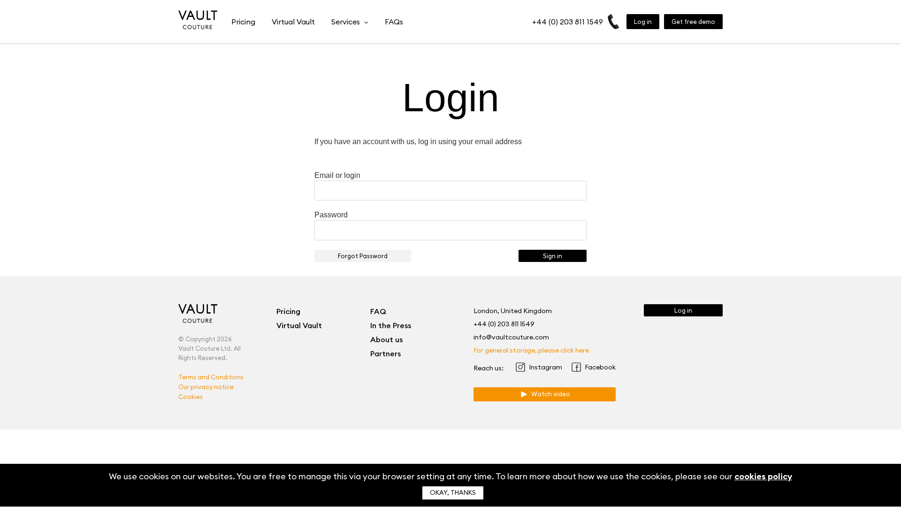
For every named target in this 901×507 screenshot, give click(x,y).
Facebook (600, 367)
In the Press (390, 325)
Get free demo (693, 21)
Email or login (337, 175)
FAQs (394, 21)
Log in (643, 21)
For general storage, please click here (531, 350)
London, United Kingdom (512, 311)
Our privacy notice (206, 387)
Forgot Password (363, 256)
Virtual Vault (293, 21)
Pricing (243, 21)
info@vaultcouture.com (511, 337)
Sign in (552, 256)
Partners (385, 353)
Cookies (190, 396)
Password (331, 215)
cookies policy (763, 476)
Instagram (545, 367)
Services (345, 21)
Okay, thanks (453, 493)
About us (386, 339)
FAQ (378, 311)
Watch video (549, 394)
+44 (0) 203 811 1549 (567, 21)
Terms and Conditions (211, 377)
